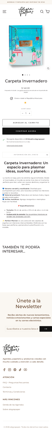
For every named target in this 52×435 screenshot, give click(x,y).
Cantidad (26, 108)
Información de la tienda (15, 145)
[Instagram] (9, 369)
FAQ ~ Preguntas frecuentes (16, 382)
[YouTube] (25, 369)
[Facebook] (4, 369)
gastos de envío (25, 90)
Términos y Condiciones (14, 392)
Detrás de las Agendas (13, 405)
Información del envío (26, 154)
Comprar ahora (26, 131)
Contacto (7, 387)
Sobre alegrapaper (11, 409)
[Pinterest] (14, 369)
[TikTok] (20, 369)
